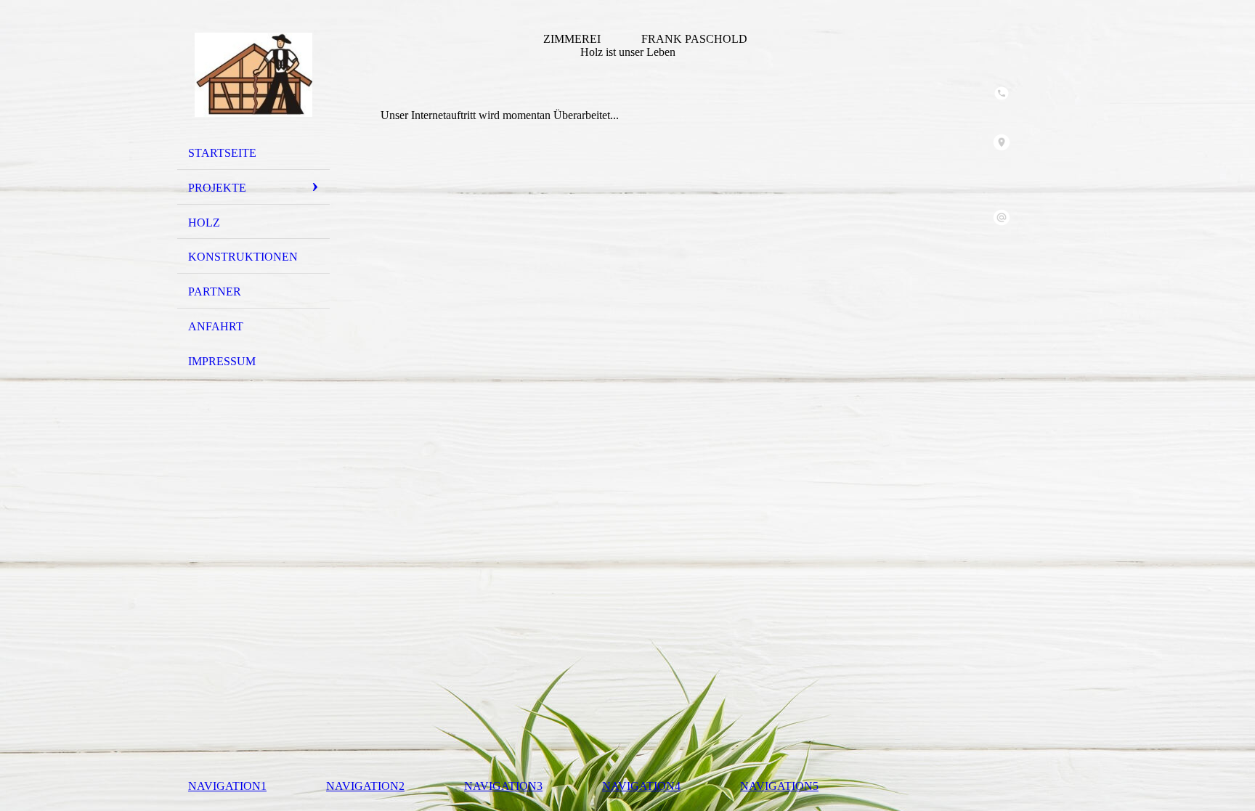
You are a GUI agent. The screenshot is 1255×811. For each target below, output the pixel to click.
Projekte (217, 188)
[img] (253, 75)
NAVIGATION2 (365, 786)
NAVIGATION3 (503, 786)
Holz (204, 222)
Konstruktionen (243, 256)
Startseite (222, 153)
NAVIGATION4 (641, 786)
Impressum (222, 361)
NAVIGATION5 (779, 786)
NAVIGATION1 (227, 786)
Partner (214, 291)
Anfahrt (215, 326)
